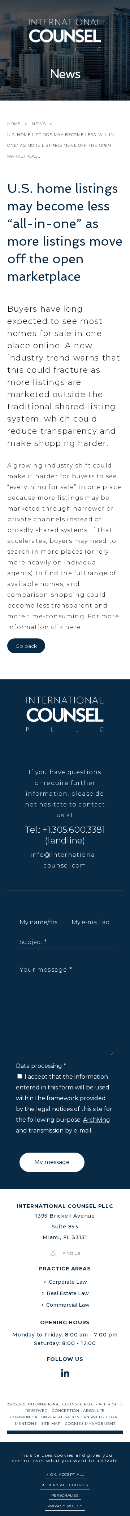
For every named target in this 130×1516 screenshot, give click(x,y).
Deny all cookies (66, 1485)
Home (14, 123)
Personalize (65, 1495)
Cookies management (90, 1423)
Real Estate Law (68, 1293)
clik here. (66, 627)
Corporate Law (68, 1282)
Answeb (92, 1417)
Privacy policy (65, 1506)
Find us (71, 1253)
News (39, 123)
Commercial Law (68, 1305)
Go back (26, 646)
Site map (51, 1423)
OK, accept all (66, 1474)
